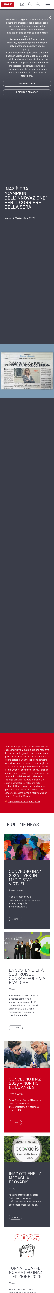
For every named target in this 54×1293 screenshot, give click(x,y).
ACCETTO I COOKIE (27, 83)
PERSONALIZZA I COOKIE (27, 92)
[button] (29, 5)
